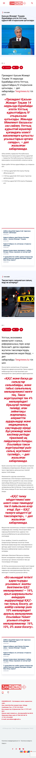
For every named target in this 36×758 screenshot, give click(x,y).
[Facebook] (12, 749)
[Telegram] (19, 749)
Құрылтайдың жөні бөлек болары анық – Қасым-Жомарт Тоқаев (16, 238)
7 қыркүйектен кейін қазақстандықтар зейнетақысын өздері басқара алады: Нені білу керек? (18, 258)
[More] (21, 67)
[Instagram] (16, 749)
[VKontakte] (23, 749)
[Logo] (18, 3)
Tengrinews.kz (22, 91)
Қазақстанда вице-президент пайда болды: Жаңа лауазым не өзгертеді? (17, 251)
